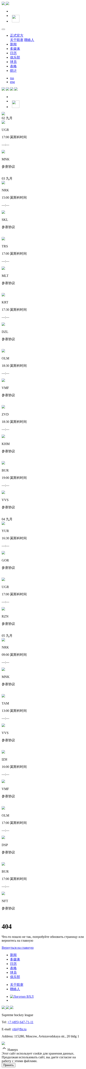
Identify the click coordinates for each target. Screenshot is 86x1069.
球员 (13, 62)
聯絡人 (29, 40)
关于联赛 (16, 40)
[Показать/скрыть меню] (3, 29)
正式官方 (16, 35)
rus (12, 78)
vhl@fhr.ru (19, 1029)
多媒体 (15, 48)
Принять (8, 1065)
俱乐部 (15, 57)
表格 (13, 66)
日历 (13, 53)
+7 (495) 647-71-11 (20, 1022)
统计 (13, 70)
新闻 (13, 44)
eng (12, 82)
